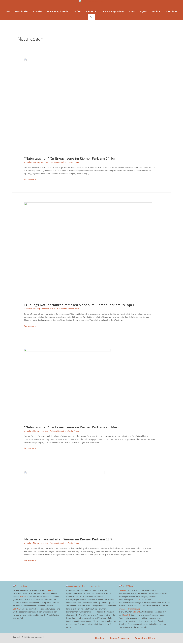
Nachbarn (156, 11)
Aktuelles (37, 11)
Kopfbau (77, 11)
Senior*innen (171, 11)
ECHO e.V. (49, 590)
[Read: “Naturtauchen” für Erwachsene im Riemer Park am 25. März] (67, 385)
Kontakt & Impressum (120, 638)
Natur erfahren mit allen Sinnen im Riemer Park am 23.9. (68, 539)
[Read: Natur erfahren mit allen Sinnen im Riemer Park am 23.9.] (64, 502)
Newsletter (100, 638)
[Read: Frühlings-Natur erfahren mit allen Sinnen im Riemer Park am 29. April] (88, 251)
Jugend (143, 11)
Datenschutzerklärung (145, 638)
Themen (89, 11)
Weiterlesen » (30, 179)
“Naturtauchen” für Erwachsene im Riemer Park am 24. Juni (70, 158)
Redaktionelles (21, 11)
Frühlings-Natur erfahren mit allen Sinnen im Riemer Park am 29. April (79, 305)
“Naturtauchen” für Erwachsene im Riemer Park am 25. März (71, 427)
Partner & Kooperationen (113, 11)
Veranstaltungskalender (57, 11)
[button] (91, 17)
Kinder (132, 11)
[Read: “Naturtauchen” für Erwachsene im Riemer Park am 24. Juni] (88, 105)
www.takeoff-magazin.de (129, 609)
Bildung (36, 162)
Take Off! (122, 590)
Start (7, 11)
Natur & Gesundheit (58, 162)
